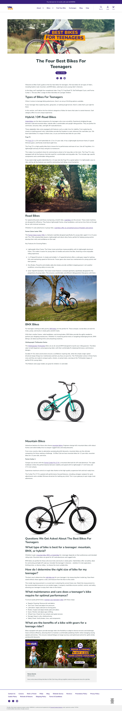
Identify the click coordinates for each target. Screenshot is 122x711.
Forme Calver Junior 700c (36, 235)
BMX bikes (53, 329)
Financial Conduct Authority (56, 707)
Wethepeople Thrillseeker (36, 346)
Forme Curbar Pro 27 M (51, 462)
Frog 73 (30, 140)
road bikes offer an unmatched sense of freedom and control (73, 228)
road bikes (67, 220)
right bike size (50, 577)
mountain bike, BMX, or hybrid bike (48, 555)
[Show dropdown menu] (42, 8)
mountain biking (57, 445)
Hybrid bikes (29, 121)
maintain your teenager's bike (53, 600)
